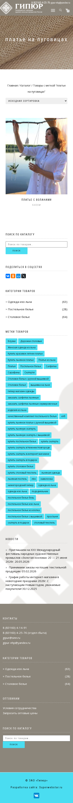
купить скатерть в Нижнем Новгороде (29, 447)
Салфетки (51, 366)
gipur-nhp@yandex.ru (60, 2)
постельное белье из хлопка (24, 510)
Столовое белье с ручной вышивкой (28, 378)
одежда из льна (47, 485)
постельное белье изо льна (23, 504)
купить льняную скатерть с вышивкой (29, 435)
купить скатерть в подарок (22, 460)
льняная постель (17, 478)
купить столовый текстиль (22, 472)
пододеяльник (40, 491)
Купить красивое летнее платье (25, 353)
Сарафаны (14, 372)
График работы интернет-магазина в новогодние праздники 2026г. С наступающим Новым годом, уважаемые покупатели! (33, 583)
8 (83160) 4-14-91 (15, 628)
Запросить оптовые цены (20, 713)
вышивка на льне (40, 384)
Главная (12, 85)
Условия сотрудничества (19, 708)
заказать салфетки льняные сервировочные (32, 403)
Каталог (25, 85)
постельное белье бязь (21, 497)
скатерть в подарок (18, 522)
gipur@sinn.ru (11, 638)
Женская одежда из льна (22, 347)
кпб (63, 416)
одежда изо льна (17, 491)
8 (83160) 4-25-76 (15, 633)
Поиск (17, 251)
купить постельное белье (22, 441)
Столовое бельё (17, 384)
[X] (23, 276)
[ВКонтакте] (8, 276)
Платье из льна (47, 360)
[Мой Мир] (18, 276)
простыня (52, 516)
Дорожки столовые (31, 341)
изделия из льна (17, 410)
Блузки (12, 341)
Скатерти (30, 372)
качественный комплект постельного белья (32, 416)
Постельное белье (21, 309)
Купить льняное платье (21, 360)
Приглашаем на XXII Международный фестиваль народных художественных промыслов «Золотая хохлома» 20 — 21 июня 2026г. (36, 555)
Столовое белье (19, 317)
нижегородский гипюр (21, 485)
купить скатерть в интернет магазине (28, 453)
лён (34, 478)
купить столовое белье (20, 466)
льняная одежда (50, 472)
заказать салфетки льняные (23, 397)
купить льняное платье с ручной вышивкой (32, 422)
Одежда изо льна (20, 302)
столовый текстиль (44, 522)
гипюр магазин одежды (21, 391)
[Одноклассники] (13, 276)
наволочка (47, 478)
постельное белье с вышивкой (25, 516)
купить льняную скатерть (22, 428)
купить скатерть (49, 441)
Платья (12, 366)
